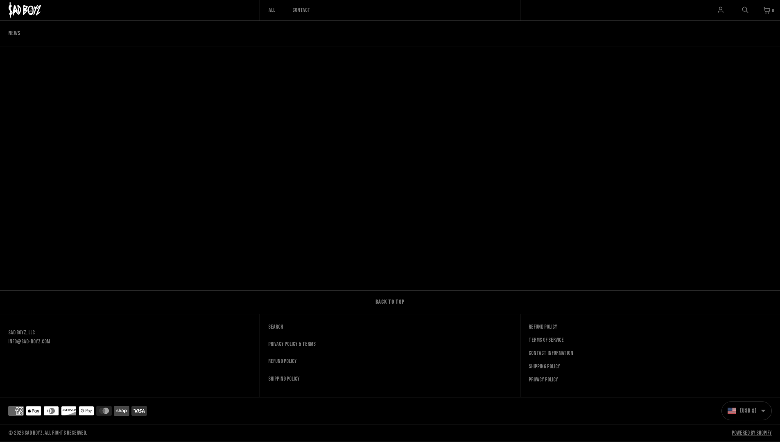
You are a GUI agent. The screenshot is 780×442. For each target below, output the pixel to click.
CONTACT (301, 10)
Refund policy (543, 326)
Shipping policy (544, 366)
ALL (272, 10)
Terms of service (546, 339)
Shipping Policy (284, 378)
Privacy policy (543, 379)
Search (275, 326)
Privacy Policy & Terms (292, 344)
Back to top (390, 301)
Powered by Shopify (752, 432)
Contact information (551, 353)
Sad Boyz (34, 432)
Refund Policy (282, 361)
